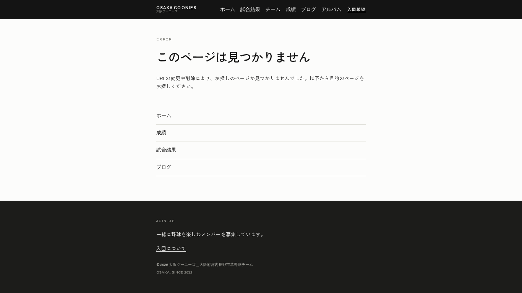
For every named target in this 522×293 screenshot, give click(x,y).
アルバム (331, 9)
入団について (171, 248)
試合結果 (250, 9)
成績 (291, 9)
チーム (273, 9)
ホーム (227, 9)
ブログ (308, 9)
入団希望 (356, 9)
